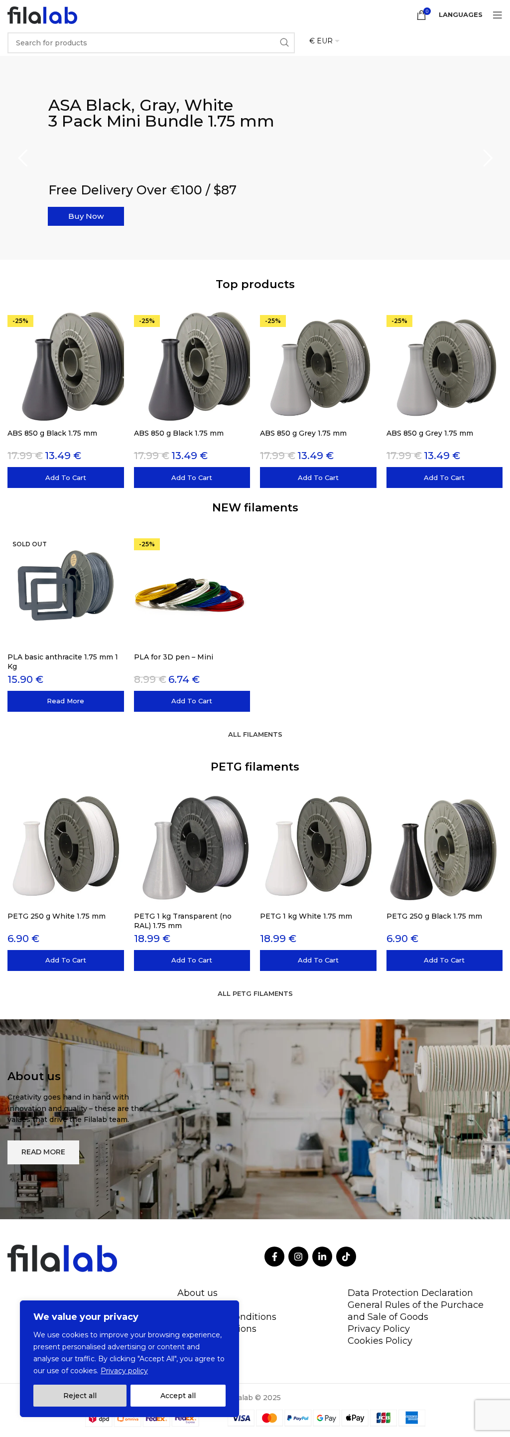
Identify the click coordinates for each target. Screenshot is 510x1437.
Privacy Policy (379, 1328)
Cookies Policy (380, 1340)
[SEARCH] (284, 42)
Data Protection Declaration (410, 1292)
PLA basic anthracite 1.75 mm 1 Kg (62, 661)
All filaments (255, 734)
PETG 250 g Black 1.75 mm (434, 916)
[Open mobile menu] (498, 15)
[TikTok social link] (346, 1257)
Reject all (80, 1395)
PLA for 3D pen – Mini (173, 656)
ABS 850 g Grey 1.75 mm (303, 433)
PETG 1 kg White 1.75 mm (306, 916)
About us (197, 1292)
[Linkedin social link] (322, 1257)
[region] (129, 1358)
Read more (104, 171)
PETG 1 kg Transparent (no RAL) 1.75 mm (183, 921)
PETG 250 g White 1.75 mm (56, 916)
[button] (65, 477)
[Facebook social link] (274, 1257)
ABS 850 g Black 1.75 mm (52, 433)
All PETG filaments (255, 993)
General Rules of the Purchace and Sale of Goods (416, 1310)
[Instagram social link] (298, 1257)
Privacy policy (124, 1370)
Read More (43, 1151)
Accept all (178, 1395)
